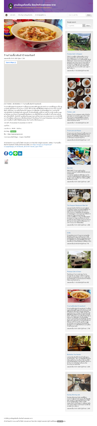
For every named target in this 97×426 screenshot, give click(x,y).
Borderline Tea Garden (74, 354)
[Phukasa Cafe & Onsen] (79, 259)
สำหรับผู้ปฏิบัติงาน (40, 15)
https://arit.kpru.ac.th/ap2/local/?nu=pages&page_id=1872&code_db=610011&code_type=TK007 (28, 145)
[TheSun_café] (79, 93)
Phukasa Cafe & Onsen (74, 271)
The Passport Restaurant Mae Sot (77, 205)
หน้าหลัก (12, 15)
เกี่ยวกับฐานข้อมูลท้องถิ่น (25, 15)
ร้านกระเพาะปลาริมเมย (74, 130)
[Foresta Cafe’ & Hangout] (79, 42)
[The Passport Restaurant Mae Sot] (79, 195)
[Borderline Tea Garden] (79, 343)
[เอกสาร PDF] (6, 161)
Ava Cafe (70, 168)
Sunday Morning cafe (73, 395)
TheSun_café (71, 112)
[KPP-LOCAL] (6, 14)
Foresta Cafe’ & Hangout (74, 54)
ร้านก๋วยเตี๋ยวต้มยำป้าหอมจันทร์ (76, 306)
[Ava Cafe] (79, 156)
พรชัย (68, 233)
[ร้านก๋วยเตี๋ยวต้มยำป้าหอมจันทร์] (79, 296)
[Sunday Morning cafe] (79, 383)
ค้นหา (89, 15)
